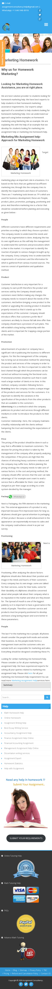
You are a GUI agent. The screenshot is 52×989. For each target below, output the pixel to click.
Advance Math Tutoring (14, 937)
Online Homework (12, 717)
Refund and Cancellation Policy (25, 973)
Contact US (46, 973)
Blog (15, 970)
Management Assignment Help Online (21, 748)
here (30, 673)
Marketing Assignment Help (24, 680)
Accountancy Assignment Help (18, 733)
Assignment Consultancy (33, 980)
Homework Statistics (13, 763)
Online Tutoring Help (13, 856)
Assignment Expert (12, 758)
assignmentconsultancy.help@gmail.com (20, 6)
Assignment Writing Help (15, 723)
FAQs (6, 910)
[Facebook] (40, 11)
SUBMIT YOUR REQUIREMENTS (26, 838)
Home (7, 970)
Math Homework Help (14, 712)
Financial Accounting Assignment (18, 743)
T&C (45, 970)
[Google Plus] (40, 19)
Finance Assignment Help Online (19, 738)
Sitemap (23, 970)
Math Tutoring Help (12, 883)
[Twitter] (40, 15)
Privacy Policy (35, 970)
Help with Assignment (14, 768)
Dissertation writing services (17, 753)
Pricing (6, 973)
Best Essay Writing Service (16, 728)
